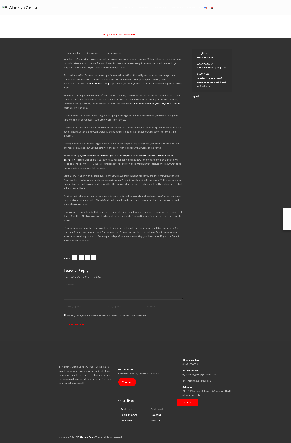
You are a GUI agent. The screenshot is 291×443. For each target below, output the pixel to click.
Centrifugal (157, 409)
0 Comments (93, 53)
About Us (128, 7)
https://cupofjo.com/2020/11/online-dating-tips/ (89, 83)
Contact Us (193, 7)
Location (187, 402)
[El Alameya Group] (19, 7)
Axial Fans (126, 409)
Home (115, 7)
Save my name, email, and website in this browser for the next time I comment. (107, 315)
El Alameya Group (86, 437)
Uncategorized (114, 53)
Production (177, 7)
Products (143, 7)
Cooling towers (129, 414)
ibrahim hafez (73, 53)
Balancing (160, 7)
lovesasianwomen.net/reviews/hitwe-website (156, 103)
